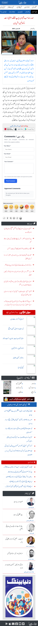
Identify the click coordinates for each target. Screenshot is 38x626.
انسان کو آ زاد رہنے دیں (17, 319)
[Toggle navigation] (34, 2)
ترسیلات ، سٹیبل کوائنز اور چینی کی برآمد (14, 540)
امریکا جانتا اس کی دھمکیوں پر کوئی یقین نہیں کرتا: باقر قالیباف (19, 486)
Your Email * (7, 153)
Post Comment (10, 181)
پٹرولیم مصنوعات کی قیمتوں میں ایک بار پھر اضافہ (20, 472)
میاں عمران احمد (30, 546)
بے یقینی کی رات (18, 514)
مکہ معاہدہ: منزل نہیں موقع (16, 329)
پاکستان (27, 12)
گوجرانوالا (19, 388)
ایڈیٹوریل (20, 12)
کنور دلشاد (31, 533)
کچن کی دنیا (21, 367)
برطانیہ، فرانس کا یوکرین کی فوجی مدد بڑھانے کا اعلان (19, 476)
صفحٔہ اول (34, 7)
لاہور (33, 383)
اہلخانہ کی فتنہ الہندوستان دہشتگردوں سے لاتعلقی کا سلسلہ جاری (18, 413)
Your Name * (7, 146)
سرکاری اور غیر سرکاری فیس (15, 553)
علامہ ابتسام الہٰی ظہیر (29, 572)
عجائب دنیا (12, 12)
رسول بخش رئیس (30, 521)
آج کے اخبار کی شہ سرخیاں (17, 404)
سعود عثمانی (31, 559)
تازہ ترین (26, 7)
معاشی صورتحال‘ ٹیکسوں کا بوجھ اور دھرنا (14, 566)
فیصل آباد (19, 383)
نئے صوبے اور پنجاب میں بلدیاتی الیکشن (14, 528)
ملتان (20, 392)
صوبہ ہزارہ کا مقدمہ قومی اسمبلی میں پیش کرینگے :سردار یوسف (18, 421)
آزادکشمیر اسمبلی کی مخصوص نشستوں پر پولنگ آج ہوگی (18, 446)
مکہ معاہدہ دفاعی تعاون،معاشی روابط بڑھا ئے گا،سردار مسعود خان (18, 430)
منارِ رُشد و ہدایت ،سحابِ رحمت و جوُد (13, 338)
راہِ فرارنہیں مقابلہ (18, 358)
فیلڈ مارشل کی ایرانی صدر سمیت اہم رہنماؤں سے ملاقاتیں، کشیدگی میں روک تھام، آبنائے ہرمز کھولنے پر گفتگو (17, 467)
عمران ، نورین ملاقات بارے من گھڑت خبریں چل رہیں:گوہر (19, 439)
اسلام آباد (32, 388)
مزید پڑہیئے (30, 223)
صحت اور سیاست (18, 502)
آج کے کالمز (11, 7)
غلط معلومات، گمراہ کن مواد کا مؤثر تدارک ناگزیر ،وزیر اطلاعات (18, 453)
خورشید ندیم (31, 507)
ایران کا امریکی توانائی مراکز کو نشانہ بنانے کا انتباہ (20, 481)
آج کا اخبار (19, 7)
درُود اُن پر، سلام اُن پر (17, 348)
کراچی (33, 392)
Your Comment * (8, 161)
